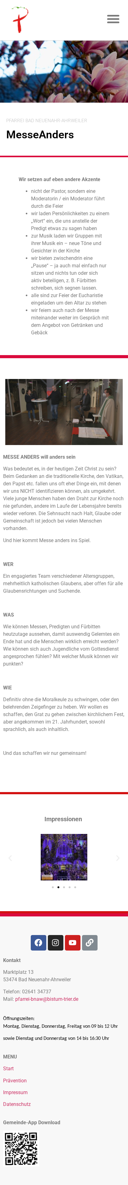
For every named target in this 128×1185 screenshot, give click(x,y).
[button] (113, 19)
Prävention (15, 1081)
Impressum (15, 1092)
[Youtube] (72, 943)
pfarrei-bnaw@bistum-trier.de (46, 999)
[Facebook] (38, 943)
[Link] (90, 943)
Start (8, 1068)
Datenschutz (17, 1104)
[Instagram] (55, 943)
